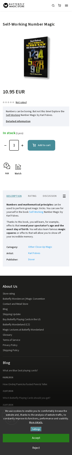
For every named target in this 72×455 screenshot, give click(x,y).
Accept (36, 438)
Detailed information (18, 121)
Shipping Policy (11, 350)
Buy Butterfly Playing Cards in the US (21, 319)
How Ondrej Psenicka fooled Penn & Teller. (25, 384)
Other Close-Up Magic (40, 247)
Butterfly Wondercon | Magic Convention (24, 299)
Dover (31, 259)
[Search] (53, 5)
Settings (36, 429)
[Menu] (66, 5)
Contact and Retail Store (15, 304)
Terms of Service (11, 340)
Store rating (9, 294)
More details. (36, 422)
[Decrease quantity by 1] (5, 145)
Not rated (21, 102)
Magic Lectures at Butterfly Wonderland (23, 330)
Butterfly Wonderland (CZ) (16, 324)
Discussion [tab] (49, 196)
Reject (36, 448)
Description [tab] (14, 196)
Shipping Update (11, 314)
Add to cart (44, 145)
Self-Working (13, 115)
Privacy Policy (10, 345)
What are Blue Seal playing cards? (20, 370)
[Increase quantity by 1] (22, 145)
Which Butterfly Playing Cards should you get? (26, 398)
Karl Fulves (34, 253)
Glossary (7, 335)
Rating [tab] (32, 196)
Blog (5, 309)
